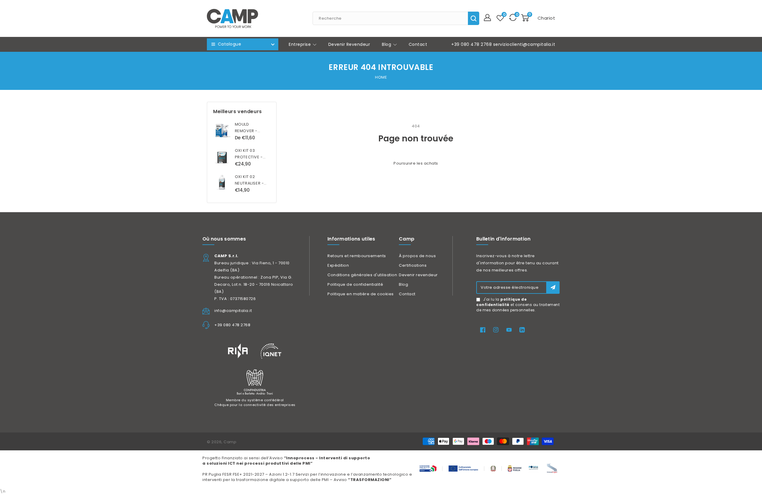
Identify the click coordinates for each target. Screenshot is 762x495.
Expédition (338, 265)
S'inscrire (553, 287)
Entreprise (300, 44)
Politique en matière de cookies (360, 294)
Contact (407, 294)
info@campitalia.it (233, 310)
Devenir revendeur (418, 275)
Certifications (413, 265)
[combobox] (396, 18)
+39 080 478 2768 (471, 44)
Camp (230, 442)
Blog (387, 44)
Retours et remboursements (356, 256)
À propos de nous (417, 256)
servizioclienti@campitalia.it (524, 44)
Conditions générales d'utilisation (362, 275)
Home (381, 77)
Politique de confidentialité (355, 284)
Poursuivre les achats (416, 163)
